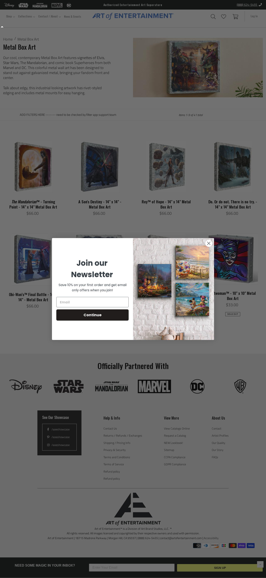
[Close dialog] (208, 243)
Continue (93, 314)
